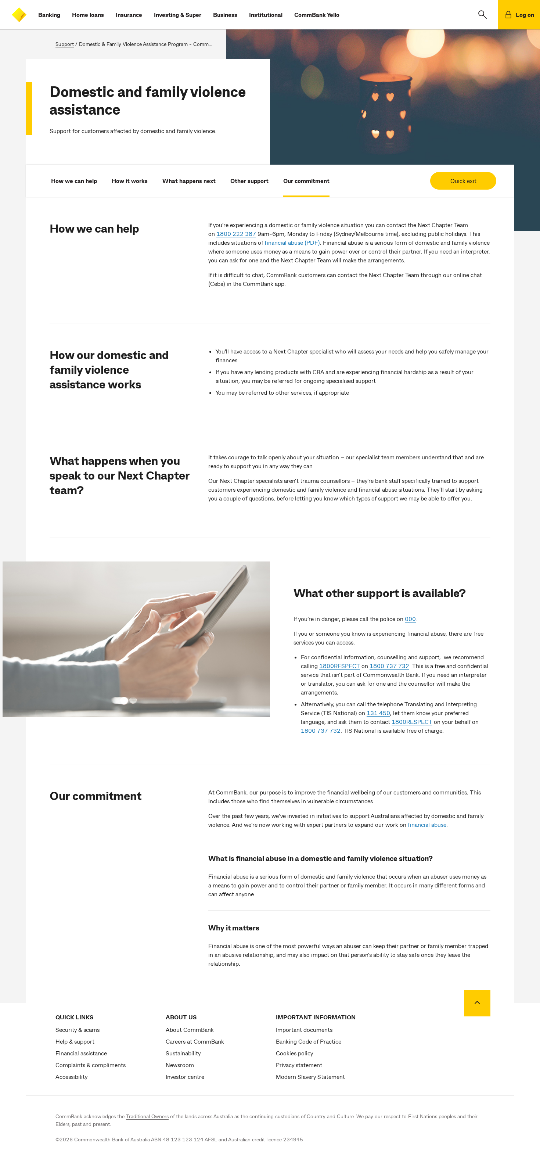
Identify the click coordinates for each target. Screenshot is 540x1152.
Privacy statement (299, 1064)
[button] (482, 14)
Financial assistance (81, 1052)
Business (225, 14)
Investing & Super (177, 14)
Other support (249, 180)
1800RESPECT (339, 665)
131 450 (378, 712)
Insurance (129, 14)
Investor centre (185, 1076)
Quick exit (463, 180)
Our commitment (306, 180)
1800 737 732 (389, 665)
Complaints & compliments (90, 1064)
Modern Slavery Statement (310, 1076)
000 (410, 618)
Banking (49, 14)
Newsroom (180, 1064)
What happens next (189, 180)
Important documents (304, 1029)
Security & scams (77, 1029)
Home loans (88, 14)
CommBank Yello (316, 14)
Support (64, 44)
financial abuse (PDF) (292, 242)
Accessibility (71, 1076)
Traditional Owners (147, 1116)
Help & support (74, 1041)
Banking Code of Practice (308, 1041)
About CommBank (190, 1029)
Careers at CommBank (195, 1041)
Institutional (265, 14)
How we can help (74, 180)
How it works (130, 180)
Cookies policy (294, 1052)
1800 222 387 (236, 233)
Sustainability (183, 1052)
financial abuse (427, 824)
